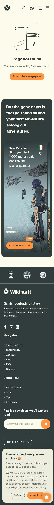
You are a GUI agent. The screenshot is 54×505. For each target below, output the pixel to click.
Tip (8, 397)
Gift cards (11, 402)
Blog (8, 359)
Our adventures (14, 345)
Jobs (9, 392)
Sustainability (13, 350)
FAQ (8, 364)
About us (11, 355)
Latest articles (13, 388)
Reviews (10, 369)
